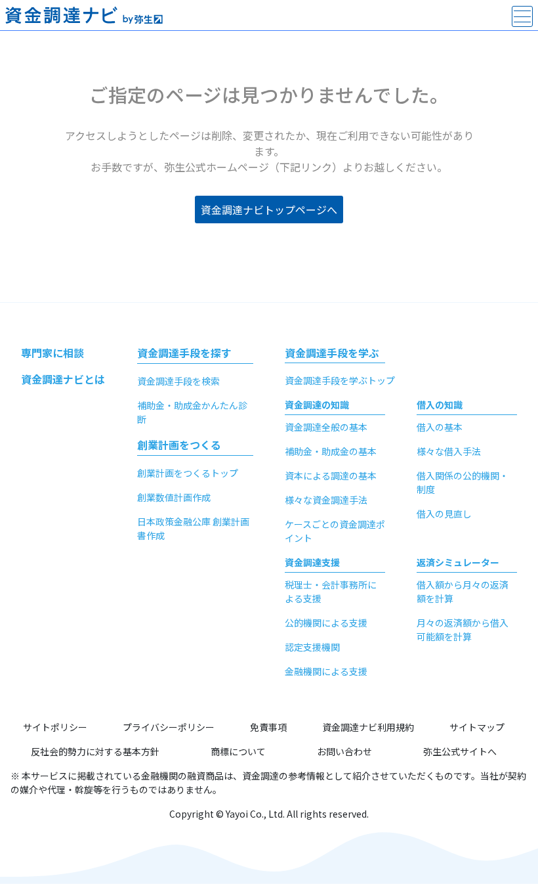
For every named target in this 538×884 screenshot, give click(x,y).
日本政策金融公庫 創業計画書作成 (193, 528)
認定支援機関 (312, 646)
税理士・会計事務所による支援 (331, 591)
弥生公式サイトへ (460, 751)
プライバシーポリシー (169, 727)
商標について (238, 751)
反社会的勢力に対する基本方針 (95, 751)
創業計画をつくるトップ (187, 472)
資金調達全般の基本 (326, 426)
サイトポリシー (55, 727)
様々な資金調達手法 (326, 499)
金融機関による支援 (326, 671)
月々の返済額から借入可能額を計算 (462, 629)
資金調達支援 (312, 562)
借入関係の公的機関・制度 (462, 482)
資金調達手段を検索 (178, 380)
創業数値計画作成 (174, 497)
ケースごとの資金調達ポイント (335, 531)
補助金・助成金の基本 (331, 451)
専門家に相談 (52, 353)
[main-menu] (522, 16)
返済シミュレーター (458, 562)
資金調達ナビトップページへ (269, 209)
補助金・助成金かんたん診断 (192, 412)
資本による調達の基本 (331, 475)
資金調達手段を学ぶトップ (340, 380)
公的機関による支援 (326, 622)
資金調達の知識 (317, 404)
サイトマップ (477, 727)
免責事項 (268, 727)
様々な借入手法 (449, 451)
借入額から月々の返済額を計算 (462, 591)
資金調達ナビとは (63, 379)
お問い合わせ (344, 751)
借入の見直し (444, 513)
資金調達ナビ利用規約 (368, 727)
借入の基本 (440, 426)
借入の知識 (440, 404)
